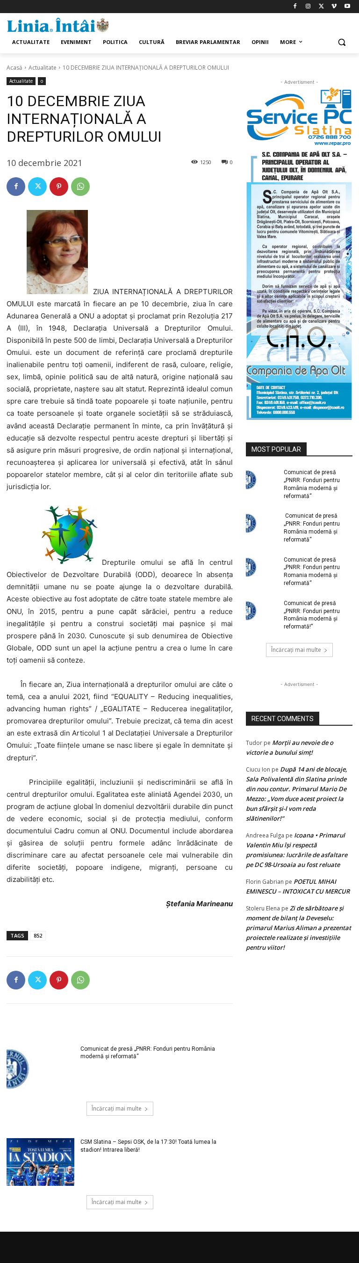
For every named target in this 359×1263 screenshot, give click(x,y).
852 (38, 935)
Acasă (14, 68)
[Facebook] (295, 6)
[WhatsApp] (80, 186)
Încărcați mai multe (117, 1108)
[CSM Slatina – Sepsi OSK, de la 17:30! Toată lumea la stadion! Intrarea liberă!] (40, 1162)
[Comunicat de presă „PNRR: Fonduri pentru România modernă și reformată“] (40, 1069)
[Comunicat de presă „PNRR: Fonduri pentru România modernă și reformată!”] (262, 610)
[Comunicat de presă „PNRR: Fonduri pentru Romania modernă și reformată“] (262, 567)
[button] (341, 42)
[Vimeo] (334, 6)
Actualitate (43, 68)
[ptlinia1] (299, 117)
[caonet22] (299, 283)
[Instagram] (308, 6)
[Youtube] (347, 6)
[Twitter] (321, 6)
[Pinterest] (59, 186)
